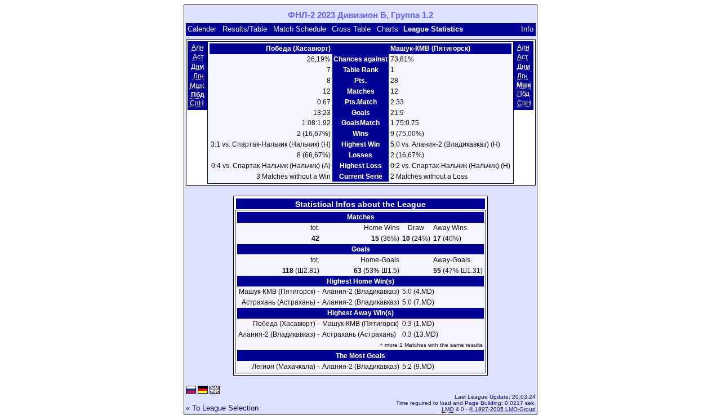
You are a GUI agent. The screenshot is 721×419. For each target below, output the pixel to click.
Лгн (198, 76)
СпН (197, 103)
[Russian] (191, 390)
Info (527, 29)
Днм (197, 66)
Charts (387, 29)
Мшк (197, 86)
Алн (198, 47)
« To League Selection (222, 408)
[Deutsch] (203, 390)
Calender (202, 29)
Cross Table (351, 29)
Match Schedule (299, 29)
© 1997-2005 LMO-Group (502, 409)
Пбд (523, 94)
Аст (198, 57)
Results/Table (244, 29)
